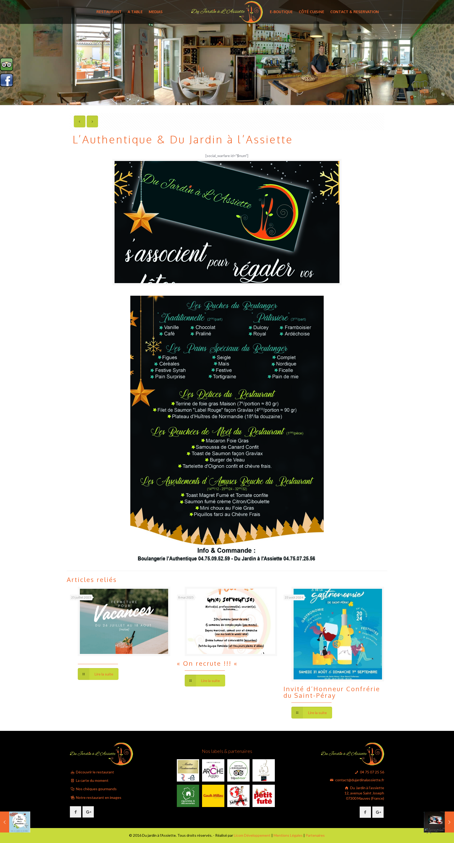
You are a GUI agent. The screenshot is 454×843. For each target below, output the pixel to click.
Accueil (260, 75)
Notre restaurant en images (98, 797)
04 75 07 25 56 (371, 772)
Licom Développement (252, 835)
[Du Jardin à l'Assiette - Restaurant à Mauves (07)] (227, 12)
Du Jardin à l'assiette (294, 75)
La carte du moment (92, 780)
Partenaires (315, 835)
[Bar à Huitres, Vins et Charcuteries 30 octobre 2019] (15, 821)
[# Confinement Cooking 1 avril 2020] (439, 821)
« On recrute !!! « (208, 663)
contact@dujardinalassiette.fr (359, 780)
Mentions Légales (288, 835)
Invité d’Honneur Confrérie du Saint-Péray (331, 692)
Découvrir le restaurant (94, 772)
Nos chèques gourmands (96, 789)
